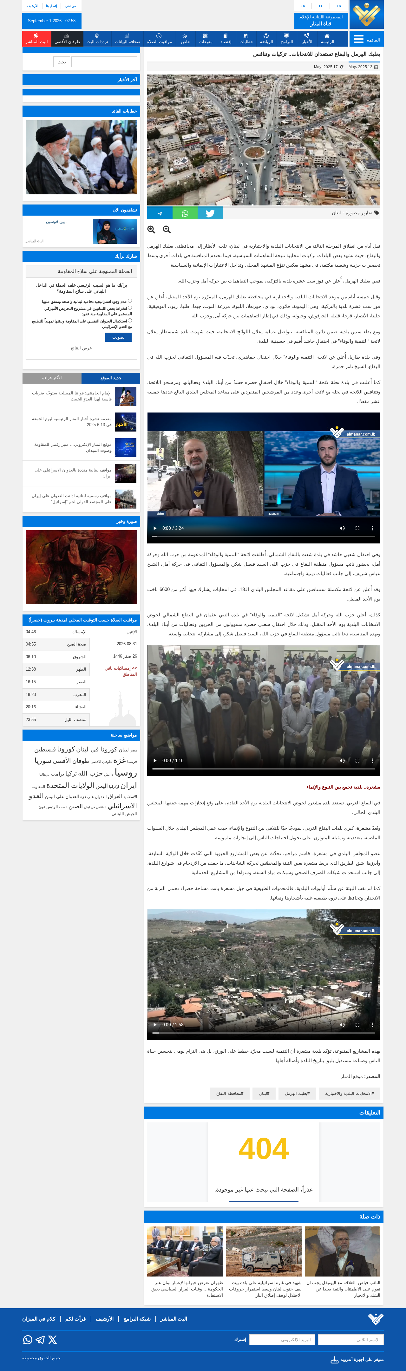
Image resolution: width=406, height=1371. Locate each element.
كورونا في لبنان (96, 749)
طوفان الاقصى (101, 761)
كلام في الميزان (39, 1319)
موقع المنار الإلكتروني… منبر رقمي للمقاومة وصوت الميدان (73, 447)
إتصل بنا (51, 6)
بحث (61, 61)
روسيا (126, 772)
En (303, 6)
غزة (119, 760)
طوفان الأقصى (71, 760)
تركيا (71, 773)
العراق (115, 796)
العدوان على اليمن (62, 796)
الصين (76, 806)
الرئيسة (327, 41)
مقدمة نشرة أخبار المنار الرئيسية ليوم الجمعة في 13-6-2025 (72, 421)
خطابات (246, 41)
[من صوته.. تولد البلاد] (81, 567)
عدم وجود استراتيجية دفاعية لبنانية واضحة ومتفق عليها (84, 301)
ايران (128, 785)
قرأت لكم (75, 1319)
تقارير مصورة (359, 212)
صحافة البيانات (127, 41)
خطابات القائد (124, 111)
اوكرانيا (114, 787)
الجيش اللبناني (124, 813)
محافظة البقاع (228, 1093)
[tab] (81, 271)
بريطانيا (44, 774)
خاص (185, 41)
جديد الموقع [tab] (111, 378)
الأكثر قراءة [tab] (52, 378)
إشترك (240, 1339)
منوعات (206, 41)
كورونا (66, 749)
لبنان (337, 212)
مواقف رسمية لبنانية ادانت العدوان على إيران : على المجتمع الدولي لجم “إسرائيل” (70, 498)
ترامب (57, 773)
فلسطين (45, 749)
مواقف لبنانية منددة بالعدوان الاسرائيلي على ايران (73, 473)
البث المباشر (34, 241)
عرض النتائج (81, 348)
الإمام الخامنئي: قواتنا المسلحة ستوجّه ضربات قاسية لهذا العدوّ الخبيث (72, 396)
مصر (133, 750)
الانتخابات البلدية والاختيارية (348, 1093)
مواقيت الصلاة (159, 41)
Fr (320, 6)
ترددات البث (97, 41)
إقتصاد (226, 41)
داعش (108, 774)
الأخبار (307, 41)
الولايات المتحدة (70, 785)
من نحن (70, 6)
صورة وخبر (126, 521)
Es (339, 6)
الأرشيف (32, 6)
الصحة (63, 807)
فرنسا (132, 761)
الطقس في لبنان (95, 807)
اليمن (101, 786)
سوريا (43, 760)
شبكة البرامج (137, 1319)
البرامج (287, 41)
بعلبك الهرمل (296, 1093)
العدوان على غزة (93, 797)
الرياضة (266, 41)
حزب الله (90, 773)
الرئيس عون (48, 807)
